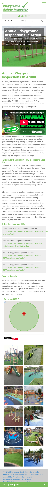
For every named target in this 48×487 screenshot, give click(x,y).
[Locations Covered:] (2, 4)
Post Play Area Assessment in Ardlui (17, 479)
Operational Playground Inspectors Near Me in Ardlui (23, 474)
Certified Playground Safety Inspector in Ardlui (21, 472)
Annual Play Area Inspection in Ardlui (17, 477)
